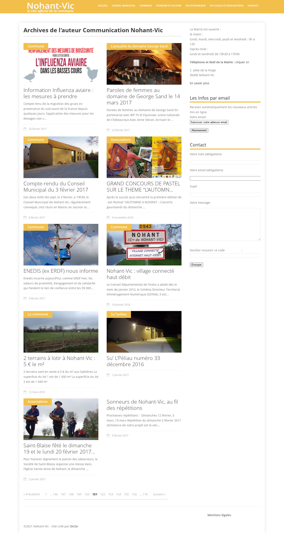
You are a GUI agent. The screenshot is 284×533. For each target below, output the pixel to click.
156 (134, 494)
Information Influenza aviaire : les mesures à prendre (58, 93)
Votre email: (198, 117)
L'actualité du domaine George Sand (139, 46)
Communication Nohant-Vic (123, 30)
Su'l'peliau (119, 314)
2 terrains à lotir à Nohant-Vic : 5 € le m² (59, 361)
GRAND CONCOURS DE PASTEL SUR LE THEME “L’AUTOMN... (143, 186)
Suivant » (159, 494)
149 (79, 494)
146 (55, 494)
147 (63, 494)
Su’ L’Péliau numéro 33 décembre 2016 (133, 361)
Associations (121, 139)
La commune (38, 314)
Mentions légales (219, 515)
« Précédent (31, 494)
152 (102, 494)
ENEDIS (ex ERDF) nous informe (60, 270)
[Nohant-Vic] (54, 11)
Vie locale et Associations (226, 5)
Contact (253, 5)
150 (86, 494)
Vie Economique (195, 5)
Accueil (103, 5)
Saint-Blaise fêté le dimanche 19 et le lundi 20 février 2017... (59, 448)
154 (118, 494)
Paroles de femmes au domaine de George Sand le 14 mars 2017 (143, 96)
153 (110, 494)
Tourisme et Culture (168, 5)
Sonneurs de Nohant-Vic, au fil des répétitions (142, 404)
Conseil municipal (123, 5)
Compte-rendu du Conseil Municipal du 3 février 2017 (55, 186)
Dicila (74, 526)
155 (126, 494)
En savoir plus (199, 83)
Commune (146, 5)
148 (71, 494)
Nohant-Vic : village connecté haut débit (140, 273)
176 (145, 494)
